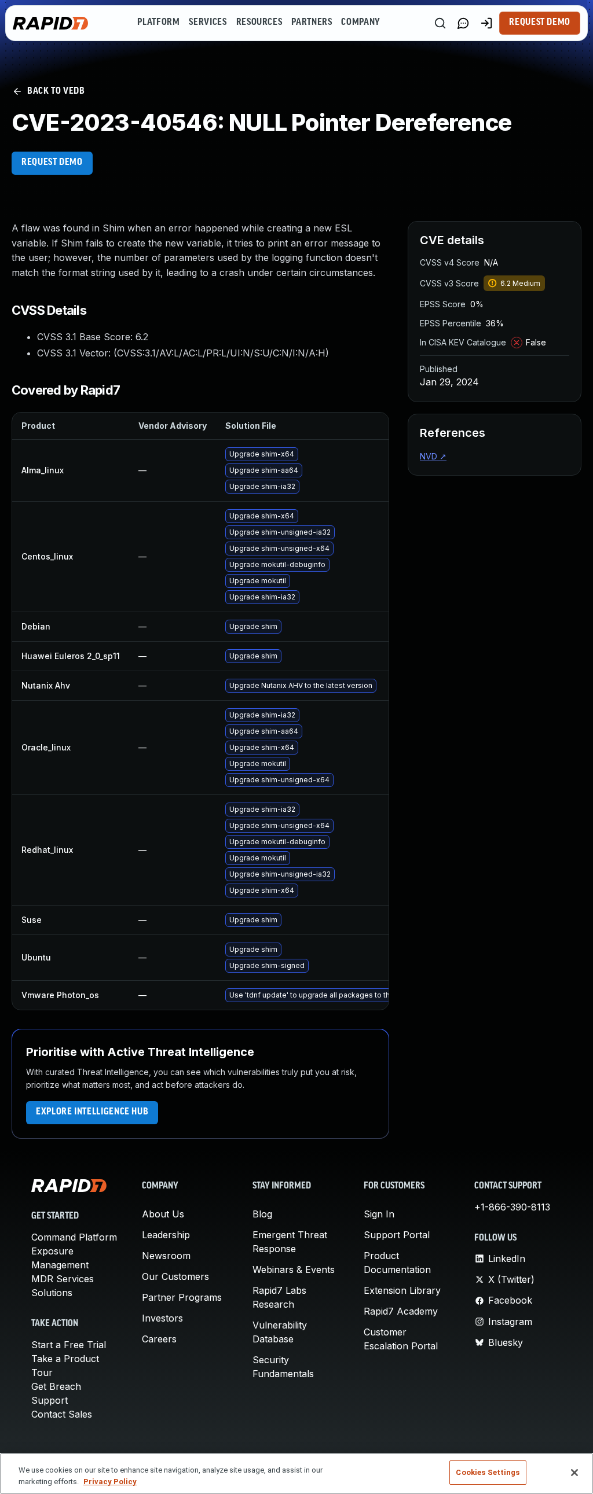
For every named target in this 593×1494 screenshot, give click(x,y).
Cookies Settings (487, 1472)
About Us (163, 1214)
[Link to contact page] (463, 23)
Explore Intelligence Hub (92, 1112)
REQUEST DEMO (52, 162)
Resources (259, 22)
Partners (311, 22)
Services (207, 22)
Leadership (166, 1235)
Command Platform (74, 1237)
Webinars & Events (293, 1269)
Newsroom (166, 1255)
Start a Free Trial (68, 1345)
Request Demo (539, 22)
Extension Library (402, 1290)
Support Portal (397, 1235)
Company (360, 22)
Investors (162, 1318)
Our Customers (175, 1276)
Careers (159, 1339)
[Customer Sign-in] (486, 23)
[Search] (440, 23)
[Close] (574, 1472)
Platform (158, 22)
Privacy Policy (110, 1481)
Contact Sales (61, 1414)
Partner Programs (182, 1297)
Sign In (379, 1214)
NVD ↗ (433, 456)
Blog (262, 1214)
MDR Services (62, 1279)
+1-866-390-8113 (512, 1207)
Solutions (51, 1292)
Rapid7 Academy (401, 1311)
